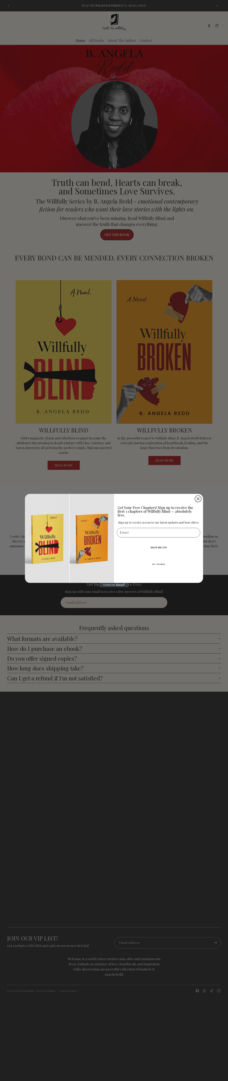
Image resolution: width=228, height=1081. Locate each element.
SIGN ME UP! (159, 547)
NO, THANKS (158, 564)
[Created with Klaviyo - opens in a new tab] (114, 585)
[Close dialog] (198, 499)
